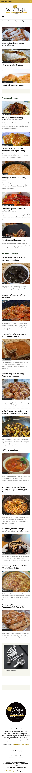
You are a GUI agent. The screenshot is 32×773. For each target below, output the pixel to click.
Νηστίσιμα (5, 473)
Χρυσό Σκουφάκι (11, 771)
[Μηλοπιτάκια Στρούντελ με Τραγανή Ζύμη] (16, 34)
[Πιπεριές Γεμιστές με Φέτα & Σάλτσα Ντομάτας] (16, 199)
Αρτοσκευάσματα (6, 399)
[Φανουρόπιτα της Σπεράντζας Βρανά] (16, 168)
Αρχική (4, 21)
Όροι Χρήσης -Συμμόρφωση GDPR (15, 764)
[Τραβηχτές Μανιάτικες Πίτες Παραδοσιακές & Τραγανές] (16, 620)
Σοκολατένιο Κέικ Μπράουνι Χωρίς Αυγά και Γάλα (13, 259)
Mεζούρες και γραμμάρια (16, 767)
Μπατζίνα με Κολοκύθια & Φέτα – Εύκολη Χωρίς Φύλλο (16, 567)
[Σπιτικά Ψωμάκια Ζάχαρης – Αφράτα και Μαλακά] (16, 389)
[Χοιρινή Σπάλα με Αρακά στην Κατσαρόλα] (16, 310)
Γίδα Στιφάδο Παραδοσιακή (13, 240)
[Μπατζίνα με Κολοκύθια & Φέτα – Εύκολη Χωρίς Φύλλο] (16, 581)
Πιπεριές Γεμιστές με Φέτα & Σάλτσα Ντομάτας (14, 210)
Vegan (4, 283)
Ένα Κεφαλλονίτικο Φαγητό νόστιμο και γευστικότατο (13, 118)
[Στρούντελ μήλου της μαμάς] (16, 76)
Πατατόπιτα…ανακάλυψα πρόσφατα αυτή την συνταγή (13, 149)
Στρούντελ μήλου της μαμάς (13, 85)
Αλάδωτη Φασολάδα (10, 450)
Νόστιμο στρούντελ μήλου (12, 65)
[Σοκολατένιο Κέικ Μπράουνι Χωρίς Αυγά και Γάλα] (16, 273)
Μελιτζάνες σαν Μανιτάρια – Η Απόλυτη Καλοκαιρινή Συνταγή (14, 412)
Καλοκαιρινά (5, 436)
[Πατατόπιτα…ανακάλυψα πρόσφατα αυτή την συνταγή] (16, 139)
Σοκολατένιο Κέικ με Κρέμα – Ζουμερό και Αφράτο (14, 335)
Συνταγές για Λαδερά (7, 205)
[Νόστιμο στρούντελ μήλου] (16, 56)
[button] (3, 16)
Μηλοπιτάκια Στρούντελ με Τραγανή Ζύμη (13, 44)
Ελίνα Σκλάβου (6, 236)
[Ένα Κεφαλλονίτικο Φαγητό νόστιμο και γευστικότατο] (16, 108)
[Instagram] (16, 755)
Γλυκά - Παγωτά (6, 39)
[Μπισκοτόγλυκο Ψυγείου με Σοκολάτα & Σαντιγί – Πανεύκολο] (16, 544)
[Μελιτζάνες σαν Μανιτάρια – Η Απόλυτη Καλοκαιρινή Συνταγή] (16, 426)
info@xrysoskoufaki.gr (21, 744)
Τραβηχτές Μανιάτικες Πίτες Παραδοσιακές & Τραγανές (13, 606)
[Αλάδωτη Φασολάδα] (16, 463)
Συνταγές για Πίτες (7, 145)
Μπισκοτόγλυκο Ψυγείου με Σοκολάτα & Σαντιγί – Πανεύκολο (15, 530)
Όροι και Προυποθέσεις (15, 762)
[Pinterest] (21, 755)
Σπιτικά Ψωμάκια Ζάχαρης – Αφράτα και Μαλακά (13, 375)
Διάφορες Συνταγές (7, 82)
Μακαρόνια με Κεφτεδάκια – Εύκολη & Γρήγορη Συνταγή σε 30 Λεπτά (16, 489)
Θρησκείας (5, 174)
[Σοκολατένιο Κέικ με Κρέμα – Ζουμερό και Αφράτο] (16, 349)
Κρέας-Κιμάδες (6, 114)
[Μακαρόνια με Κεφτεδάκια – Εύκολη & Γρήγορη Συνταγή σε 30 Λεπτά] (16, 505)
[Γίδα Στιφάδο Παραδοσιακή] (16, 230)
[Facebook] (11, 755)
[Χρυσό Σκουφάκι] (16, 8)
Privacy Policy (15, 766)
